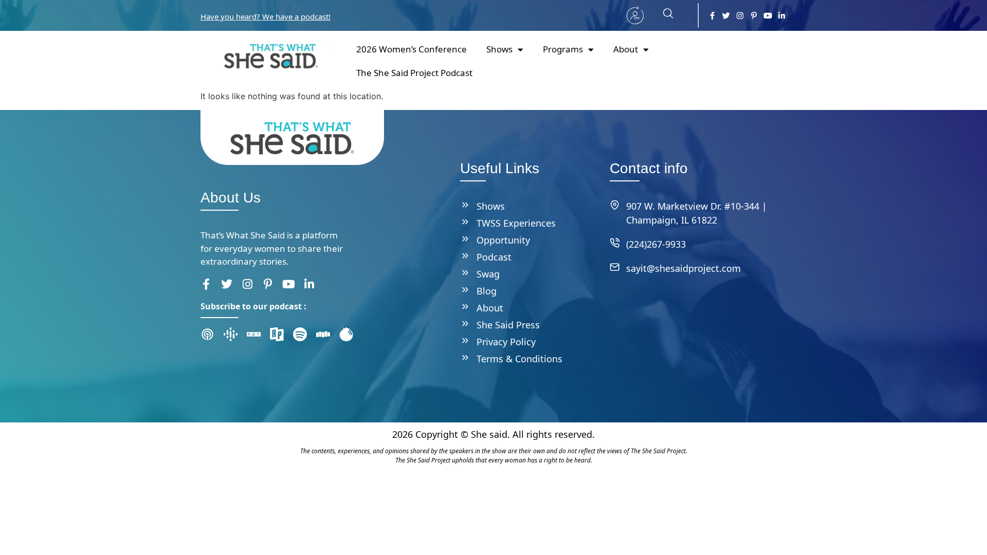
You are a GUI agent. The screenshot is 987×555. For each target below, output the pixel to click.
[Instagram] (740, 16)
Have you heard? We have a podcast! (265, 16)
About (625, 49)
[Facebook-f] (712, 16)
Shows (499, 49)
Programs (563, 49)
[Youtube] (768, 16)
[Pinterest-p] (754, 16)
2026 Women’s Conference (411, 49)
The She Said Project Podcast (414, 73)
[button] (663, 15)
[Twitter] (726, 16)
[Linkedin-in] (781, 16)
